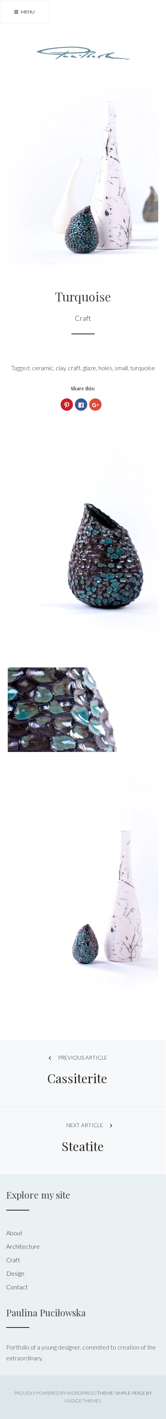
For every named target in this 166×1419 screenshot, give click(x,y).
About (14, 1232)
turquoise (142, 367)
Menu (27, 12)
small (121, 367)
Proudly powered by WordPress (54, 1393)
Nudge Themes (82, 1401)
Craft (83, 318)
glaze (89, 367)
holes (105, 367)
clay (61, 367)
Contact (17, 1286)
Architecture (23, 1246)
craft (74, 367)
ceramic (42, 367)
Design (15, 1273)
